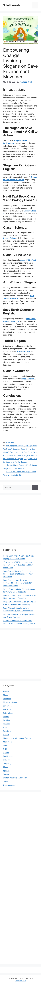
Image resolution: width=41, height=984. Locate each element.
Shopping (7, 763)
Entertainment (9, 713)
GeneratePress (20, 981)
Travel (5, 781)
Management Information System (17, 738)
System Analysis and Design (15, 778)
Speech (6, 771)
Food (5, 727)
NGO (5, 749)
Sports (6, 774)
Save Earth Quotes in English (17, 455)
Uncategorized (9, 785)
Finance (6, 724)
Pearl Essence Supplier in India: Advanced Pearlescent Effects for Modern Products (17, 583)
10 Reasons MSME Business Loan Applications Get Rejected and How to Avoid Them (19, 565)
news (5, 745)
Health (6, 735)
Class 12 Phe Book (28, 449)
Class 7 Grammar (10, 452)
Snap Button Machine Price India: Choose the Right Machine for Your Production (17, 574)
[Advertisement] (20, 519)
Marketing (7, 742)
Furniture (7, 731)
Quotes (6, 753)
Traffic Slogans (21, 462)
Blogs (5, 695)
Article (6, 691)
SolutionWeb (11, 5)
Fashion (6, 720)
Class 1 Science (12, 449)
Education (10, 442)
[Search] (35, 487)
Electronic (7, 709)
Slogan (6, 767)
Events (6, 717)
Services (6, 760)
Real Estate (8, 756)
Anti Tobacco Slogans (15, 446)
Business (7, 699)
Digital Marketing (10, 702)
